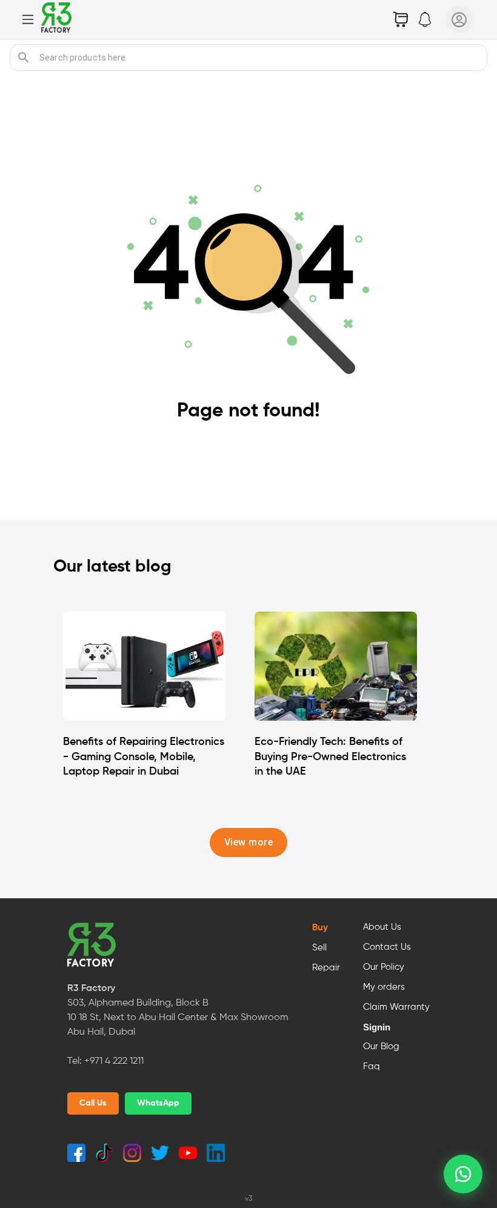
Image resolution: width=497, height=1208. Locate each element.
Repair (326, 968)
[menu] (27, 19)
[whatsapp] (463, 1174)
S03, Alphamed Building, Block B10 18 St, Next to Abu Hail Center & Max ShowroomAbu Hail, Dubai (178, 1017)
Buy (320, 928)
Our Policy (383, 967)
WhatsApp (158, 1103)
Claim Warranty (396, 1007)
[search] (23, 57)
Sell (319, 948)
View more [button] (248, 842)
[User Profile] (459, 19)
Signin (376, 1027)
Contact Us (387, 947)
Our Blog (381, 1047)
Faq (371, 1067)
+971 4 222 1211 (114, 1061)
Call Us (93, 1103)
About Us (382, 927)
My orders (384, 987)
